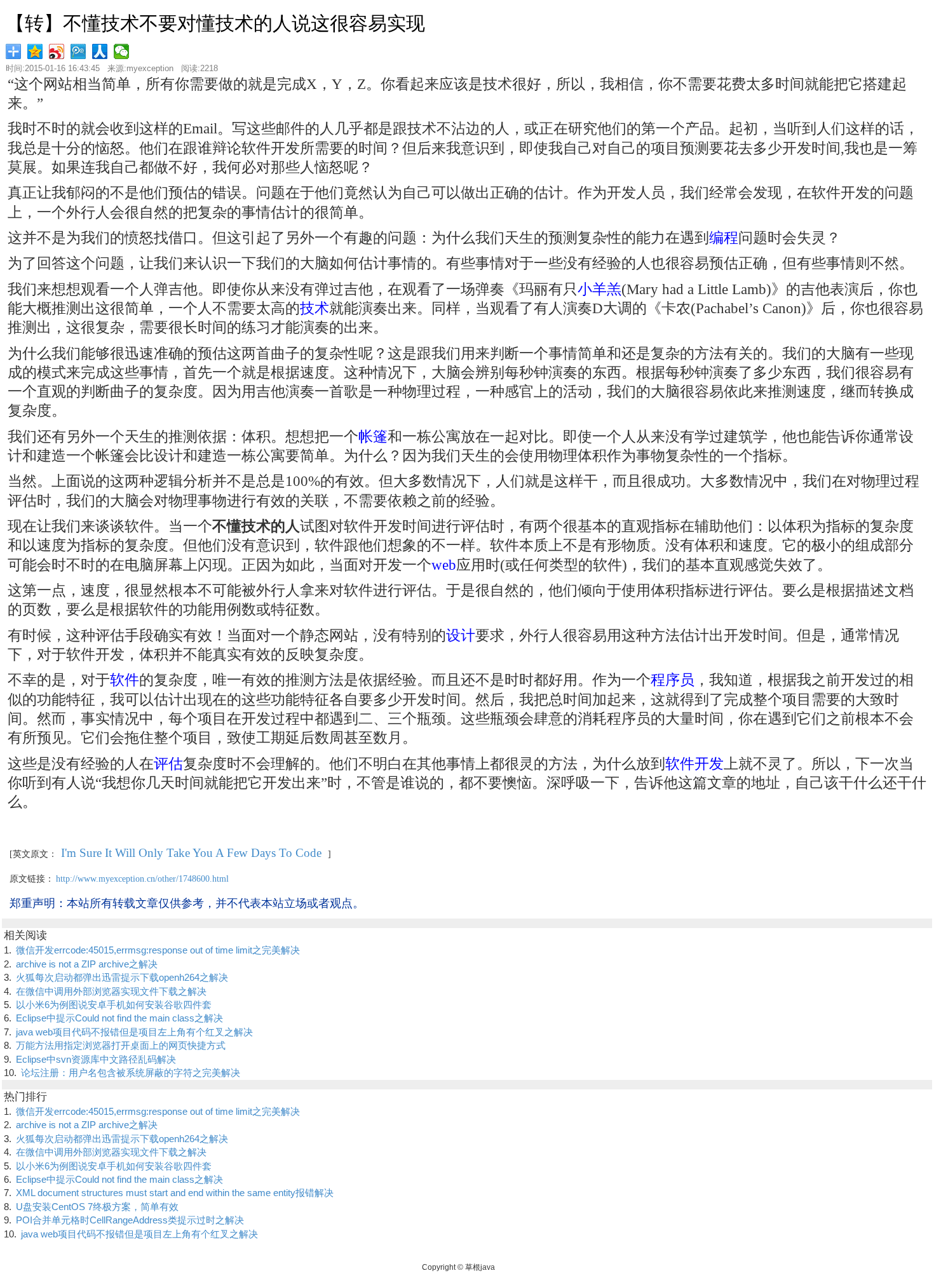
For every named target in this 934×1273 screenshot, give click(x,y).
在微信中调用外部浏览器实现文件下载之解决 (111, 991)
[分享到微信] (123, 51)
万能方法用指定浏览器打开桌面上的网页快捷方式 (121, 1045)
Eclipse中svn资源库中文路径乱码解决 (96, 1059)
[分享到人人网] (101, 51)
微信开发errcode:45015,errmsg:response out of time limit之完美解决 (158, 950)
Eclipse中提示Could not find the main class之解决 (119, 1018)
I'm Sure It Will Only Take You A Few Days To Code (191, 852)
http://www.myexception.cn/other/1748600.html (142, 879)
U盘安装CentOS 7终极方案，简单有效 (97, 1206)
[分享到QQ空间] (36, 51)
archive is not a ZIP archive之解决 (87, 964)
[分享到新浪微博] (58, 51)
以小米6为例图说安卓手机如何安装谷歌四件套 (114, 1004)
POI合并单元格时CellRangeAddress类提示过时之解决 (130, 1220)
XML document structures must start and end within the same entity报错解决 (175, 1192)
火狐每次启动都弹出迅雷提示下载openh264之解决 (122, 977)
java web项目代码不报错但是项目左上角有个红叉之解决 (134, 1032)
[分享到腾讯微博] (79, 51)
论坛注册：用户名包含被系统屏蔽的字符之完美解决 (130, 1072)
